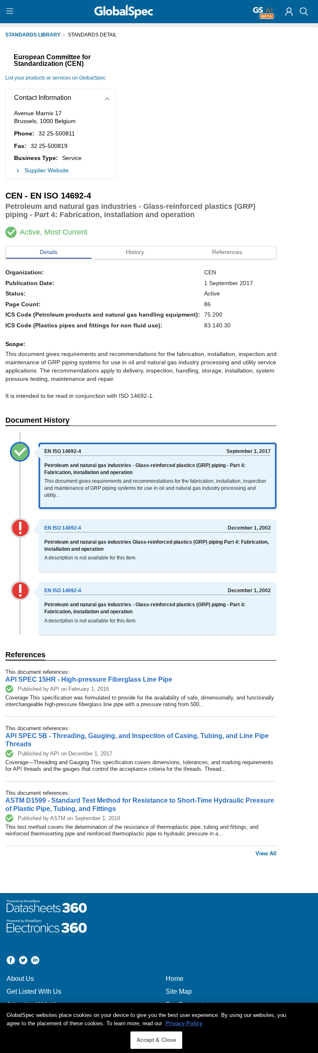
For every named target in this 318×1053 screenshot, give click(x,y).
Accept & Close (156, 1040)
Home (174, 978)
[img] (289, 12)
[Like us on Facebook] (11, 961)
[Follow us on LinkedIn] (35, 961)
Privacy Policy (184, 1023)
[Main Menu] (11, 11)
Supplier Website (46, 170)
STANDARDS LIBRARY (32, 35)
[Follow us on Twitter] (23, 961)
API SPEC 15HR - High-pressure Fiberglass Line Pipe (88, 679)
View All (266, 853)
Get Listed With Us (34, 991)
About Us (20, 978)
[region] (159, 1028)
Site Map (179, 991)
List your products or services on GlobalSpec (55, 78)
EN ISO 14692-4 (62, 528)
